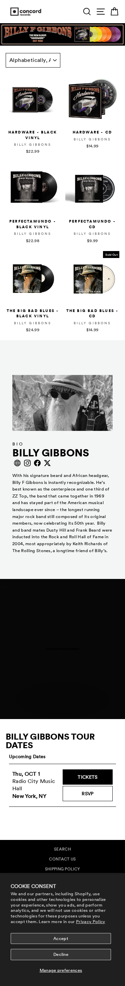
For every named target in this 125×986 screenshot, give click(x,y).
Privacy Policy (90, 921)
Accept (60, 938)
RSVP (97, 793)
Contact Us (62, 859)
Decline (60, 954)
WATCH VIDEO (66, 710)
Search (62, 849)
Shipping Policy (62, 869)
